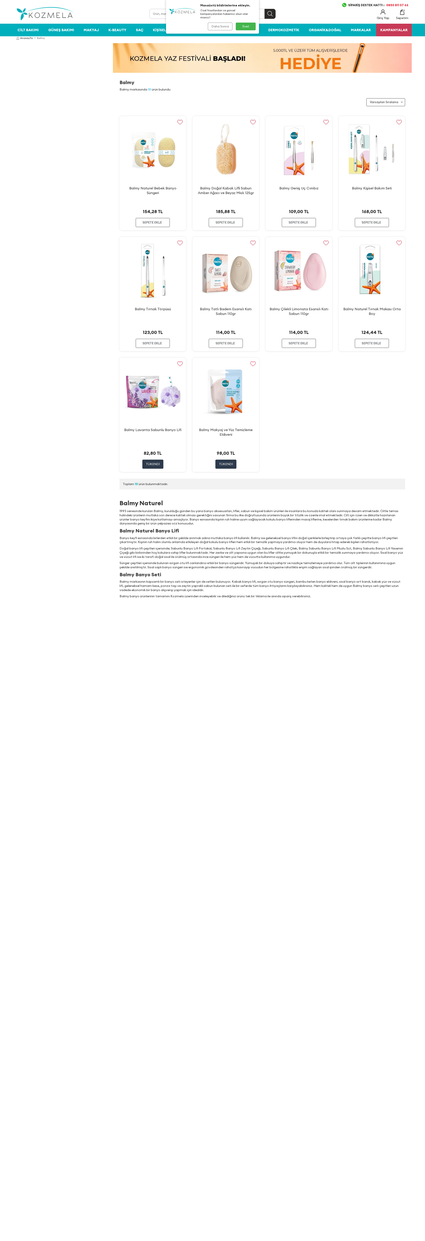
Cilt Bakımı (28, 30)
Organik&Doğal (325, 30)
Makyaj (91, 30)
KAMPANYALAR (394, 30)
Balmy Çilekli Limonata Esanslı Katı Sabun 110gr (299, 311)
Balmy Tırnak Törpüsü (153, 309)
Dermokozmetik (283, 30)
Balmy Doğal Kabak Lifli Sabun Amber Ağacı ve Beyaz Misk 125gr (226, 190)
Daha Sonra (220, 26)
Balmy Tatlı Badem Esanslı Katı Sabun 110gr (226, 311)
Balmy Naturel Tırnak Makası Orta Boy (372, 311)
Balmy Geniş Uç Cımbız (299, 188)
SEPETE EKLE (152, 222)
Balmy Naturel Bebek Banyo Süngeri (152, 190)
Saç (139, 30)
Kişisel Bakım (165, 30)
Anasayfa (26, 38)
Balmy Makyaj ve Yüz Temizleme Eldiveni (226, 432)
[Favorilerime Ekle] (180, 122)
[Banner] (262, 58)
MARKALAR (361, 30)
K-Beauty (117, 30)
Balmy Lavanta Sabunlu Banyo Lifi (153, 430)
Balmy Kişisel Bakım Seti (372, 188)
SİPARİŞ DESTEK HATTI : (378, 5)
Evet (245, 26)
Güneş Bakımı (61, 30)
